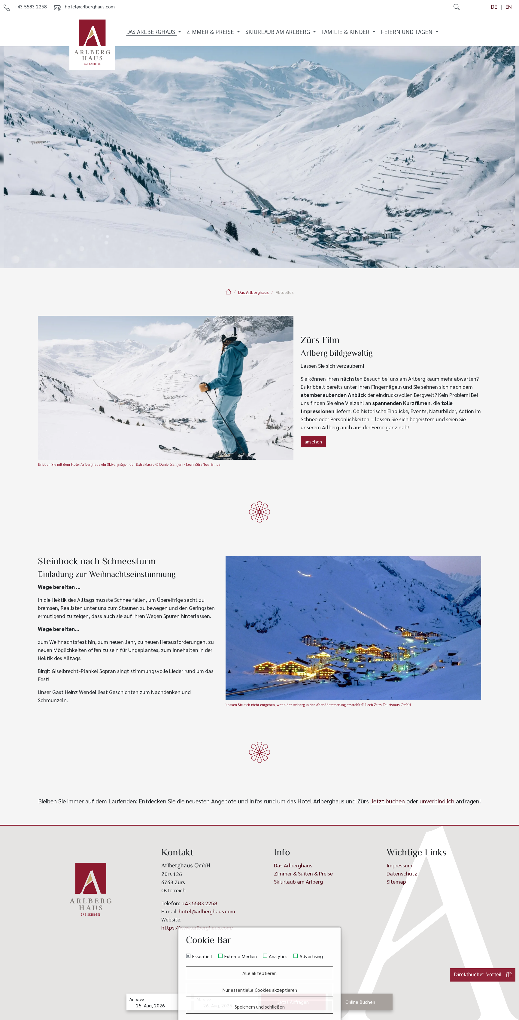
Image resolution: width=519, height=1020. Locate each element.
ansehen (313, 441)
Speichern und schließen (260, 1006)
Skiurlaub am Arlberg (278, 31)
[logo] (91, 889)
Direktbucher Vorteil (477, 975)
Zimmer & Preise (211, 31)
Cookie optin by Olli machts (317, 1017)
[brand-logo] (92, 42)
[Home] (228, 291)
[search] (456, 6)
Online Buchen (360, 1002)
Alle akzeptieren (259, 973)
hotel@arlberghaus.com (207, 911)
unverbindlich (437, 801)
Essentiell (202, 956)
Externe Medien (240, 956)
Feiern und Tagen (407, 31)
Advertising (311, 956)
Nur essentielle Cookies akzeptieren (259, 990)
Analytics (278, 956)
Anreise (136, 999)
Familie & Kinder (346, 31)
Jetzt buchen (388, 801)
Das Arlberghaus (151, 31)
